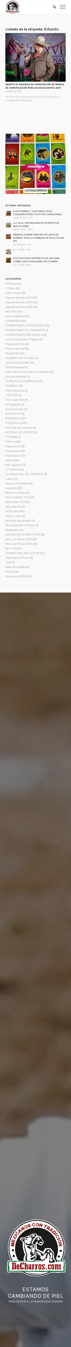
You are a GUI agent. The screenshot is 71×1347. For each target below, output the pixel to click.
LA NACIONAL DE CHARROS (24, 474)
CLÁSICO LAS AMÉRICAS (22, 381)
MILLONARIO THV (17, 497)
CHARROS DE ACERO (19, 358)
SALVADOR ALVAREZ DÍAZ (23, 534)
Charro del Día (14, 344)
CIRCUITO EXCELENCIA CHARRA (26, 372)
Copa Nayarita (14, 390)
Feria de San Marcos (18, 427)
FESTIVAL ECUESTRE (19, 432)
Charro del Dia (14, 348)
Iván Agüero (13, 465)
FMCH (9, 441)
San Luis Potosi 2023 (18, 539)
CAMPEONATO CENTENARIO (24, 325)
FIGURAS (11, 437)
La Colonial (12, 469)
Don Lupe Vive (14, 399)
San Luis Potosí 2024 (18, 543)
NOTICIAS (11, 511)
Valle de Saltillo (15, 567)
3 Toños (10, 288)
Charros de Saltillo (17, 362)
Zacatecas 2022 (15, 576)
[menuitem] (52, 7)
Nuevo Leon (13, 516)
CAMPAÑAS (13, 321)
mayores (11, 488)
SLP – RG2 (11, 548)
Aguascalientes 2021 (18, 297)
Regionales (12, 530)
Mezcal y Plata (15, 492)
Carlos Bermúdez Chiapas (22, 339)
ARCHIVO (11, 311)
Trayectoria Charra (17, 557)
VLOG (9, 571)
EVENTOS (12, 423)
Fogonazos (12, 446)
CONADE (11, 386)
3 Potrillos (11, 283)
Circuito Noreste (15, 376)
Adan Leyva (13, 293)
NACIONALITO (14, 502)
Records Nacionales (18, 520)
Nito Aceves (13, 506)
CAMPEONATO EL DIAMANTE (25, 330)
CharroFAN (12, 353)
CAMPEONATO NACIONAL (22, 334)
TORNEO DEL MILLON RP (22, 553)
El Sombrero (13, 404)
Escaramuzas (14, 409)
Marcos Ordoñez (16, 483)
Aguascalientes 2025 (18, 307)
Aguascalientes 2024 (18, 302)
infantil (9, 460)
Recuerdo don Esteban (20, 525)
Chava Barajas (14, 367)
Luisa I (9, 478)
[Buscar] (52, 7)
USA (8, 562)
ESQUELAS (13, 413)
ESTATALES (13, 418)
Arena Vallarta (14, 316)
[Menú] (61, 7)
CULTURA (11, 395)
